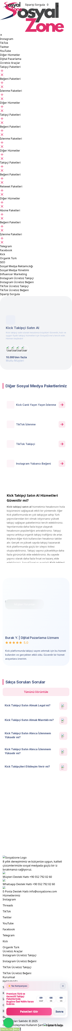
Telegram (9, 935)
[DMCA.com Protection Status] (10, 1029)
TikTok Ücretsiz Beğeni (17, 973)
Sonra (59, 1011)
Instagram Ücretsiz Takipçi (19, 955)
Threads (8, 905)
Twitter (7, 917)
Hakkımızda (10, 981)
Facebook (9, 929)
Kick (5, 941)
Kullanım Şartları (36, 1025)
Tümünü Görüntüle (36, 692)
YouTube (8, 923)
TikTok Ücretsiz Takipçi (17, 967)
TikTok (7, 911)
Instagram (9, 899)
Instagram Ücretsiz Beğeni (19, 961)
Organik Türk (11, 947)
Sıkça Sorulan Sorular (36, 835)
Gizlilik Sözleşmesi (14, 1025)
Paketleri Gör (29, 1011)
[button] (10, 67)
